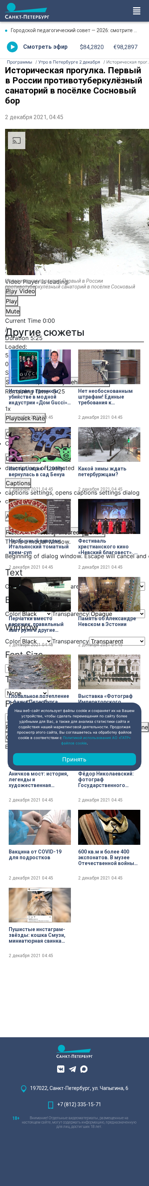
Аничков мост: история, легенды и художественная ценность (38, 779)
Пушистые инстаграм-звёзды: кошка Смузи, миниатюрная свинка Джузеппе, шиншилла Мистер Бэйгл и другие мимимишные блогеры (38, 935)
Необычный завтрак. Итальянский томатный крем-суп (39, 546)
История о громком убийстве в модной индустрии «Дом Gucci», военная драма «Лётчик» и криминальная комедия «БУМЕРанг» (39, 396)
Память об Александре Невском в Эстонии (107, 621)
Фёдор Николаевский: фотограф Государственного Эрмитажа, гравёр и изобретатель (106, 779)
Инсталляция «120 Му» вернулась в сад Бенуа (37, 471)
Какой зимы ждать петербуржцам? (102, 471)
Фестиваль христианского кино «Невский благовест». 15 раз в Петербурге (109, 546)
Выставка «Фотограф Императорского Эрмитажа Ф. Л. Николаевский (105, 702)
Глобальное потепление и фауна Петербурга (39, 699)
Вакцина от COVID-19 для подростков (35, 854)
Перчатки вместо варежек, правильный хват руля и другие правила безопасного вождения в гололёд (36, 624)
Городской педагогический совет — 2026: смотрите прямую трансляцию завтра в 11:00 (77, 30)
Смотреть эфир (45, 46)
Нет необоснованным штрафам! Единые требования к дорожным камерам (105, 396)
